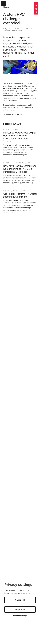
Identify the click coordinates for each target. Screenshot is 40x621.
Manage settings (20, 616)
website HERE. (9, 110)
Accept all (20, 600)
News (6, 7)
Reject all (20, 609)
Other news (12, 124)
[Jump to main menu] (3, 3)
